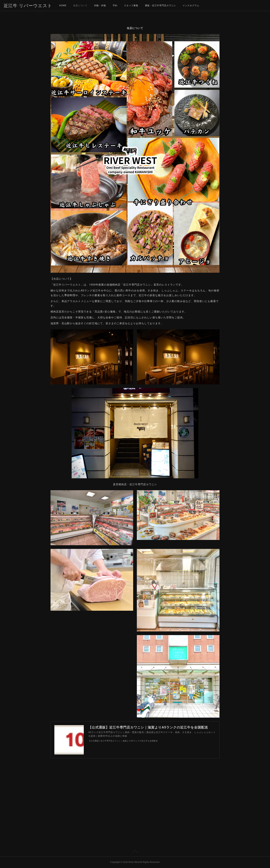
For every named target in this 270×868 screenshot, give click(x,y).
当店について (80, 5)
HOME (62, 5)
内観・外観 (100, 5)
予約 (115, 5)
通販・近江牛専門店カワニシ (160, 5)
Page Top (135, 852)
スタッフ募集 (131, 5)
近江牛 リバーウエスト (28, 5)
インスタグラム (191, 5)
